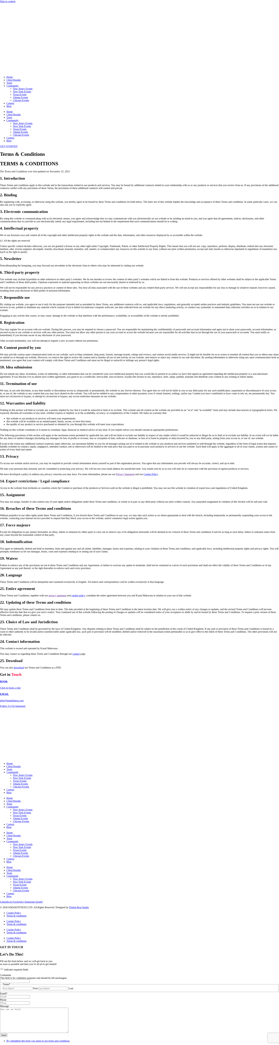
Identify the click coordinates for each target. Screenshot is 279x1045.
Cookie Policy (151, 474)
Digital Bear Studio (79, 907)
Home (9, 77)
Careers (10, 103)
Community (12, 85)
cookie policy (78, 595)
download (19, 667)
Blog (8, 106)
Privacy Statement (125, 474)
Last (71, 988)
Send (3, 1035)
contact (76, 653)
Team (9, 82)
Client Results (13, 80)
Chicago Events (21, 100)
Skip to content (7, 1)
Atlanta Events (20, 97)
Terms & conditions (16, 915)
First (35, 988)
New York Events (22, 91)
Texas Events (19, 94)
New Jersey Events (22, 88)
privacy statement (57, 595)
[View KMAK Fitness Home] (139, 38)
